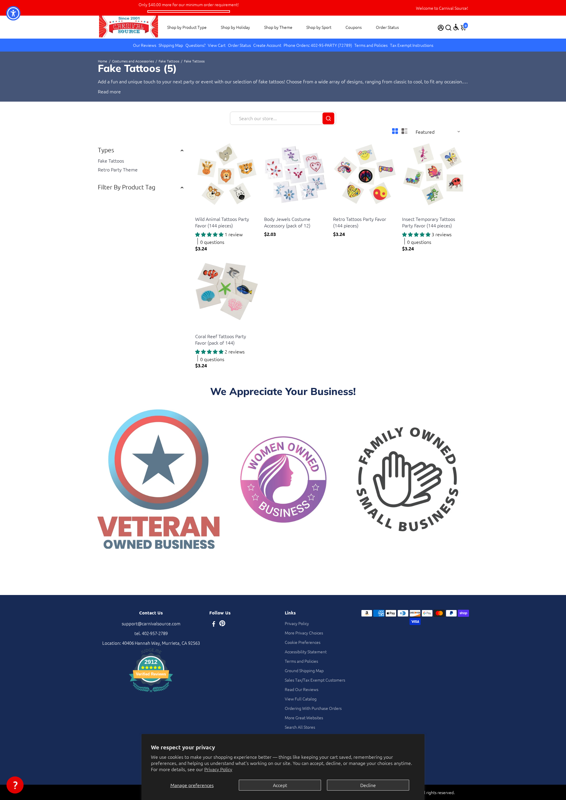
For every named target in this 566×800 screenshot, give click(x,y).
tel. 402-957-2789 (151, 633)
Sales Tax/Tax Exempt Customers (315, 680)
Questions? (195, 45)
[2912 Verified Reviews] (150, 693)
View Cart (217, 45)
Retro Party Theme (118, 169)
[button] (15, 785)
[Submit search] (328, 118)
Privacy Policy (218, 769)
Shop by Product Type (187, 27)
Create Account (267, 45)
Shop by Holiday (235, 27)
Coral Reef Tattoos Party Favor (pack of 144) (220, 339)
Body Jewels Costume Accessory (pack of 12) (287, 222)
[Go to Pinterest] (222, 624)
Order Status (387, 27)
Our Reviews (144, 45)
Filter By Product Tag (126, 187)
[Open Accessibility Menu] (456, 27)
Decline (368, 785)
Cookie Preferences (302, 642)
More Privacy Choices (304, 633)
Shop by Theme (278, 27)
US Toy (201, 211)
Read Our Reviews (301, 689)
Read (103, 91)
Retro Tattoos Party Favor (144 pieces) (359, 222)
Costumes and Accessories (133, 61)
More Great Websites (304, 717)
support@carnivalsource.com (151, 623)
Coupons (353, 27)
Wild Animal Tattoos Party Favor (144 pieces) (222, 222)
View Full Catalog (301, 699)
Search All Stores (300, 727)
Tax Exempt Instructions (411, 45)
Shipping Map (171, 45)
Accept (280, 785)
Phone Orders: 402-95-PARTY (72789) (318, 45)
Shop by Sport (318, 27)
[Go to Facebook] (213, 624)
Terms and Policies (371, 45)
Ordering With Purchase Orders (313, 708)
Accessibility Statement (306, 651)
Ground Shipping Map (304, 670)
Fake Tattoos (169, 61)
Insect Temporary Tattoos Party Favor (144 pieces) (428, 222)
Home (102, 61)
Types (106, 149)
